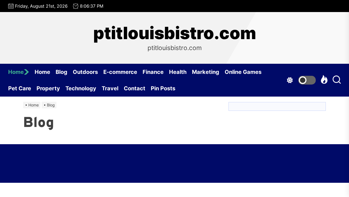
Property (48, 88)
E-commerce (120, 72)
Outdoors (85, 72)
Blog (61, 72)
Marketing (205, 72)
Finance (153, 72)
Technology (80, 88)
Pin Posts (163, 88)
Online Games (243, 72)
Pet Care (19, 88)
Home (16, 72)
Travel (110, 88)
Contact (134, 88)
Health (177, 72)
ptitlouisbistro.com (174, 33)
